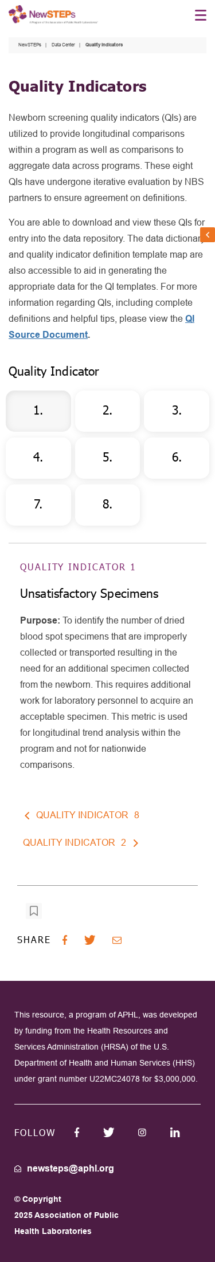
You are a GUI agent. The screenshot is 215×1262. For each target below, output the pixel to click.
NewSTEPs (29, 45)
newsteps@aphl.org (70, 1168)
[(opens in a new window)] (77, 1132)
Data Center (63, 45)
